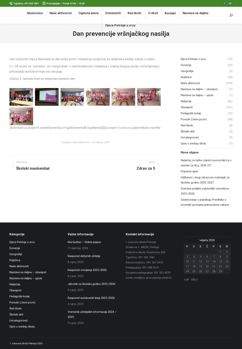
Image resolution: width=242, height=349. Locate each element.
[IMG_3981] (21, 116)
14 (213, 261)
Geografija (15, 254)
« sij (186, 279)
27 (207, 271)
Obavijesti (15, 290)
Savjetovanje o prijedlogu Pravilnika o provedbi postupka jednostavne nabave (205, 202)
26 (200, 271)
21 (213, 266)
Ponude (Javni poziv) (22, 302)
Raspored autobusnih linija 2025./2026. (91, 298)
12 (200, 261)
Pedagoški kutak (19, 296)
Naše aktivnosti (81, 142)
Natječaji (14, 284)
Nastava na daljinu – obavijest (27, 272)
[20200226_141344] (47, 97)
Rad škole (15, 308)
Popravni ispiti (189, 171)
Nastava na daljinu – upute (25, 278)
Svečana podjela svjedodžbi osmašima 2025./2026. (205, 191)
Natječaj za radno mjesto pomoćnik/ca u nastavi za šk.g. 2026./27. (206, 163)
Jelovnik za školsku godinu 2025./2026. (92, 284)
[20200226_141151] (21, 97)
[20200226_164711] (72, 97)
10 (187, 261)
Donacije (14, 248)
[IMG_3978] (98, 97)
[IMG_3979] (123, 97)
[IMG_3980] (149, 97)
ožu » (194, 279)
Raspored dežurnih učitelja (84, 256)
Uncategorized (18, 320)
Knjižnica (14, 260)
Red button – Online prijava (84, 242)
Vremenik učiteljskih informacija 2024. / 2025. (92, 314)
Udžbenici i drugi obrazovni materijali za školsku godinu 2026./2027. (205, 180)
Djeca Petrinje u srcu (22, 242)
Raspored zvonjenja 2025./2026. (87, 270)
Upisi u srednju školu (22, 326)
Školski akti (16, 314)
